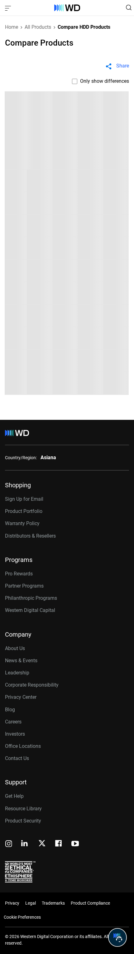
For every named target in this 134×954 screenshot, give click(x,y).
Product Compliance (90, 903)
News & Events (21, 660)
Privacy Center (20, 697)
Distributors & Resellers (30, 536)
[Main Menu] (8, 8)
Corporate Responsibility (32, 685)
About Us (15, 648)
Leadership (17, 673)
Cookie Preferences (22, 917)
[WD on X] (41, 844)
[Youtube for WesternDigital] (75, 844)
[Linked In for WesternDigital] (25, 844)
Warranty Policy (22, 523)
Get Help (14, 796)
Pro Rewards (19, 574)
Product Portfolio (23, 511)
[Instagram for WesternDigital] (8, 844)
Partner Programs (24, 586)
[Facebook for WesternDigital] (59, 844)
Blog (10, 710)
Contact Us (17, 758)
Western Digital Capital (30, 610)
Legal (30, 903)
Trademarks (53, 903)
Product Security (23, 821)
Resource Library (23, 809)
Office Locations (23, 746)
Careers (13, 722)
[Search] (129, 7)
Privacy (12, 903)
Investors (15, 734)
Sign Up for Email (24, 499)
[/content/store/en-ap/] (67, 7)
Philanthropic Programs (31, 598)
